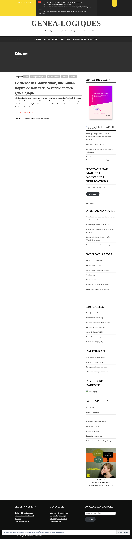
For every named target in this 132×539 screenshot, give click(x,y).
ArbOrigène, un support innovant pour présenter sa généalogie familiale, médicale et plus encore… (65, 8)
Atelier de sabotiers (92, 417)
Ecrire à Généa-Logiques (24, 513)
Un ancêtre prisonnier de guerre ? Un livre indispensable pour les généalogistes (63, 6)
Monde (64, 77)
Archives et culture (92, 412)
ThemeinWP (38, 536)
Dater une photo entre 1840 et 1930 (97, 224)
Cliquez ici (93, 194)
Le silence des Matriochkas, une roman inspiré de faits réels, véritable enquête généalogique (62, 12)
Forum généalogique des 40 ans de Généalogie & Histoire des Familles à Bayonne (98, 136)
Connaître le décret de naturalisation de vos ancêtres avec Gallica (100, 218)
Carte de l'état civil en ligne (95, 318)
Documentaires (55, 522)
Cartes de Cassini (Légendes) (95, 337)
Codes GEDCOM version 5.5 (96, 260)
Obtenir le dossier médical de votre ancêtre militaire (100, 231)
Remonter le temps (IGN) (94, 342)
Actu (26, 77)
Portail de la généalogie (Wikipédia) (98, 284)
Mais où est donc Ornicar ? (24, 516)
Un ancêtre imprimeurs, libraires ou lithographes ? (55, 4)
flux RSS (18, 519)
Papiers (73, 77)
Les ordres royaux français (95, 144)
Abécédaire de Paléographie (95, 357)
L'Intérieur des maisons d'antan (96, 422)
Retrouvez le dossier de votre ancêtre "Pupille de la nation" (98, 238)
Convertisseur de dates (93, 265)
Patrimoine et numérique (94, 436)
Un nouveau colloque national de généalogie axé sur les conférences (60, 2)
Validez (90, 519)
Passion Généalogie (92, 431)
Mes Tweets (90, 204)
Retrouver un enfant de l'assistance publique (100, 245)
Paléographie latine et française (96, 367)
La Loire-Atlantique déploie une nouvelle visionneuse (99, 150)
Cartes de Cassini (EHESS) (95, 332)
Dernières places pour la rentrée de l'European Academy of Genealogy (97, 158)
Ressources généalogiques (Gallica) (97, 289)
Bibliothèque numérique (58, 519)
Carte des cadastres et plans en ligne (98, 322)
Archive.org (90, 407)
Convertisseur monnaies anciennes (97, 270)
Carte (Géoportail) (92, 313)
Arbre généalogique (38, 77)
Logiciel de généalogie (58, 516)
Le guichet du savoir (93, 426)
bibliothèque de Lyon (106, 485)
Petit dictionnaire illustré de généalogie (99, 441)
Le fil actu (105, 127)
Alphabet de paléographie (94, 362)
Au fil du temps (53, 77)
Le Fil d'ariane (91, 280)
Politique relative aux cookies (57, 532)
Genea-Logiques (66, 23)
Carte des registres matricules (96, 327)
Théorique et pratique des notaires (97, 372)
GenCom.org (90, 275)
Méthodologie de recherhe (59, 513)
